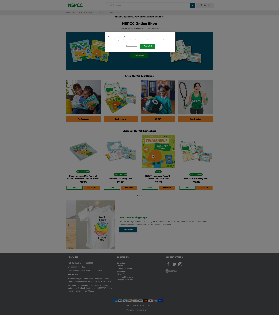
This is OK (148, 46)
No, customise (131, 46)
